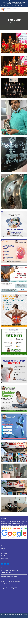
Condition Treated (5, 550)
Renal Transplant (16, 5)
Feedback (25, 5)
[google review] (14, 533)
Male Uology (4, 553)
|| (11, 5)
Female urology (4, 558)
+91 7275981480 (14, 0)
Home (11, 22)
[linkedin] (8, 564)
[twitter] (5, 564)
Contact (3, 5)
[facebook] (2, 564)
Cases (8, 5)
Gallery (2, 560)
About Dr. (3, 548)
